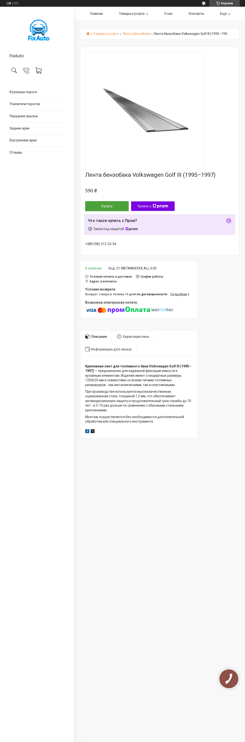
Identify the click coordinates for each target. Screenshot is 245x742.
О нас (168, 14)
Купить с (144, 206)
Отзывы (16, 152)
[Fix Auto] (37, 30)
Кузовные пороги (23, 92)
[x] (93, 432)
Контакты (196, 14)
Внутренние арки (23, 140)
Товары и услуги (132, 14)
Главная (96, 14)
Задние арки (19, 128)
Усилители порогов (25, 104)
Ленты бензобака (136, 34)
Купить (107, 206)
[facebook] (87, 432)
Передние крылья (24, 116)
